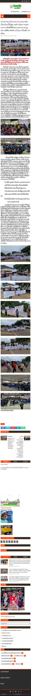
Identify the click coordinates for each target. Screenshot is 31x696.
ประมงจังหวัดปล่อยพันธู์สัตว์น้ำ (7, 641)
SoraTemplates (9, 694)
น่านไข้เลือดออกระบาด (6, 635)
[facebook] (22, 1)
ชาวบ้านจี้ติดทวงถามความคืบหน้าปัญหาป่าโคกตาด (11, 630)
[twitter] (24, 1)
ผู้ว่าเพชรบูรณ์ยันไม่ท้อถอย (7, 643)
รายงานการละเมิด (6, 508)
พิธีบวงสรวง (4, 646)
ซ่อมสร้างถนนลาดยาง (6, 633)
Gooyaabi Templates (25, 694)
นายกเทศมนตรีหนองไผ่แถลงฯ (7, 638)
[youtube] (26, 1)
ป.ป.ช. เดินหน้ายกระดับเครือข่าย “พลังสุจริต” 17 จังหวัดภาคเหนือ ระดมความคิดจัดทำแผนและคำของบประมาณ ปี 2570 (19, 571)
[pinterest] (28, 1)
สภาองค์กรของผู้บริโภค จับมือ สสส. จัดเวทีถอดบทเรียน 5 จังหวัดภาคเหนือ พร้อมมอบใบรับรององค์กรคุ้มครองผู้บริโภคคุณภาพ (19, 578)
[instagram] (29, 1)
